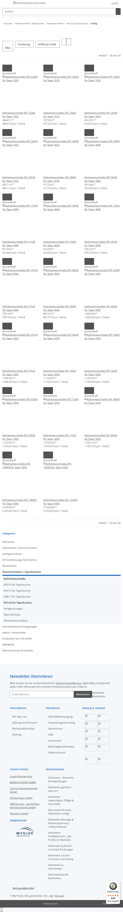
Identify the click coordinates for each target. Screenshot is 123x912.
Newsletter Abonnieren (98, 694)
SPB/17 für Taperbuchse (17, 596)
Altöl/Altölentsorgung (60, 716)
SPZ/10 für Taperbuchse (17, 584)
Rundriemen (9, 566)
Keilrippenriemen (12, 554)
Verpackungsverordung (61, 722)
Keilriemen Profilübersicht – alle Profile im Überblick (59, 836)
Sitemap (17, 734)
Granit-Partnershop (21, 776)
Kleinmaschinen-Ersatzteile (17, 650)
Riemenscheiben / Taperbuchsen (21, 571)
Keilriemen (8, 542)
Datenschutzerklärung (68, 683)
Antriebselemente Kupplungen (19, 626)
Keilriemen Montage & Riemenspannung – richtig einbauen (61, 823)
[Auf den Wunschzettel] (9, 68)
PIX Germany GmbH (21, 798)
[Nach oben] (1, 910)
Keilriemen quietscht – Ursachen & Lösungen (61, 847)
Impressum (54, 740)
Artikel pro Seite (47, 44)
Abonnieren (83, 694)
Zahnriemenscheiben (16, 620)
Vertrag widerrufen (23, 888)
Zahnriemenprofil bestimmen (58, 876)
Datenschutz (55, 728)
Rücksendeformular (23, 728)
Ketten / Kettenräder (14, 632)
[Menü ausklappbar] (6, 3)
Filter (8, 48)
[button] (101, 3)
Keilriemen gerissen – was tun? (60, 789)
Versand (59, 895)
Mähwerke (8, 644)
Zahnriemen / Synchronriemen (19, 548)
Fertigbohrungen (13, 608)
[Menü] (118, 882)
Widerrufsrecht (57, 752)
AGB (50, 734)
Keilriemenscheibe (15, 578)
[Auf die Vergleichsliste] (4, 68)
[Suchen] (118, 11)
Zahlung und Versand (24, 722)
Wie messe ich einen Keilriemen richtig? (59, 811)
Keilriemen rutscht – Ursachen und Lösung (60, 857)
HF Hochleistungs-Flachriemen (19, 560)
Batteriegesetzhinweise (61, 746)
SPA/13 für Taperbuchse (17, 590)
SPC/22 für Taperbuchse (18, 602)
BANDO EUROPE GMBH (23, 782)
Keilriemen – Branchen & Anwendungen (61, 779)
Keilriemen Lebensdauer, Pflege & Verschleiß (61, 800)
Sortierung (24, 44)
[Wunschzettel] (106, 3)
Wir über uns (19, 716)
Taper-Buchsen (12, 614)
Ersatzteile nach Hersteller (17, 638)
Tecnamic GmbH (19, 813)
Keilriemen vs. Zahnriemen (56, 866)
